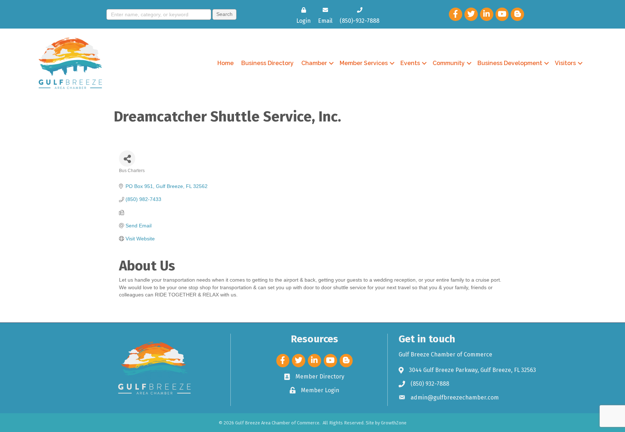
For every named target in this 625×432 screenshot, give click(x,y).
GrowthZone (394, 422)
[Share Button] (127, 158)
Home (225, 63)
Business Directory (267, 63)
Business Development (509, 63)
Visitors (565, 63)
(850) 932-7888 (430, 383)
